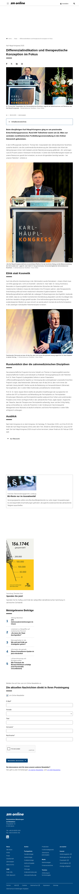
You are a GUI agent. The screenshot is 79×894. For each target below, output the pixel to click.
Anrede (8, 709)
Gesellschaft (10, 858)
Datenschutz (34, 885)
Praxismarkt (63, 860)
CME (7, 869)
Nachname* (10, 735)
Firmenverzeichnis (47, 865)
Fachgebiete (28, 851)
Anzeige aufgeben (65, 866)
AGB (15, 885)
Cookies (24, 885)
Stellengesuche (64, 857)
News (8, 846)
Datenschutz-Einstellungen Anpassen (17, 888)
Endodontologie (29, 860)
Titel (7, 718)
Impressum (46, 885)
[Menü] (7, 3)
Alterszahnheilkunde (30, 875)
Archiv (26, 846)
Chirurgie (27, 869)
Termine (44, 870)
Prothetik (27, 866)
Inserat (62, 851)
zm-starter (63, 846)
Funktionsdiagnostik (48, 849)
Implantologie (28, 857)
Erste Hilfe (9, 872)
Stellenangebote (65, 854)
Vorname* (9, 727)
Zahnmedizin (10, 861)
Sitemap (55, 885)
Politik (8, 852)
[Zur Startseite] (18, 3)
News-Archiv (10, 864)
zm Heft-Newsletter (54, 770)
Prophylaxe (45, 846)
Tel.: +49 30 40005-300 (13, 830)
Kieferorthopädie (29, 863)
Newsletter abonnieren (16, 760)
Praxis (8, 855)
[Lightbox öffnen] (70, 102)
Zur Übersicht (15, 438)
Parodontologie (28, 854)
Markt (44, 859)
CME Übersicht (10, 875)
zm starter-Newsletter (36, 770)
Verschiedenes (64, 863)
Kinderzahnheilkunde (30, 872)
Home (10, 38)
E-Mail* (8, 701)
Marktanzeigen (46, 862)
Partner (8, 885)
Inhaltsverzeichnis (18, 122)
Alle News (9, 849)
